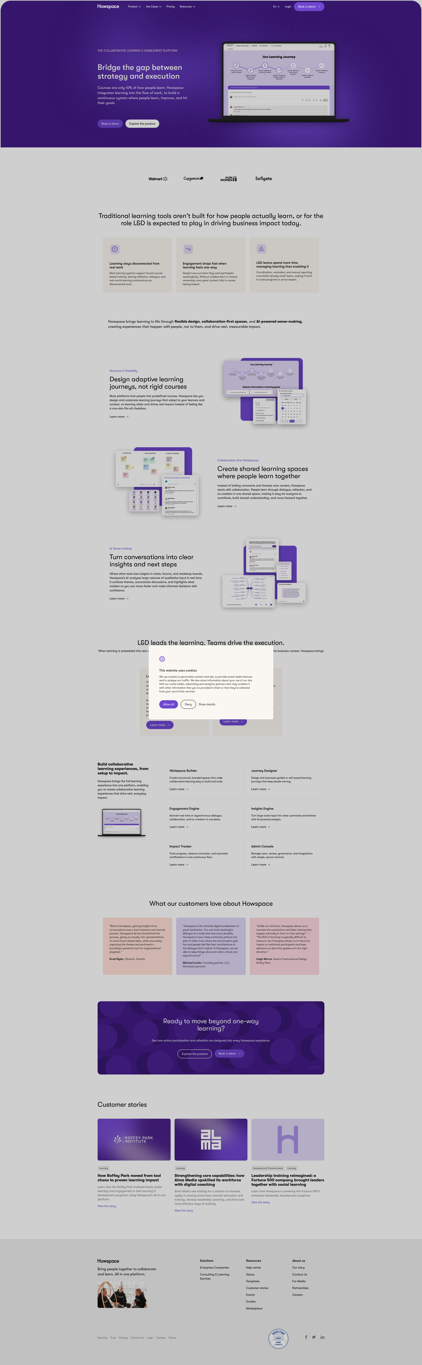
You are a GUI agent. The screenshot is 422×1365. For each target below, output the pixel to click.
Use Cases (152, 6)
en (274, 6)
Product (132, 6)
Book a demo (307, 6)
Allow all (168, 704)
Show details (207, 704)
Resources (186, 6)
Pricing (170, 6)
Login (288, 6)
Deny (188, 704)
